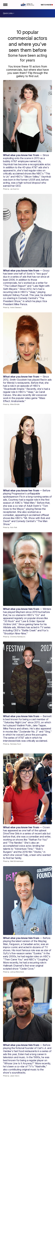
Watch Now (46, 5)
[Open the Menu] (5, 4)
